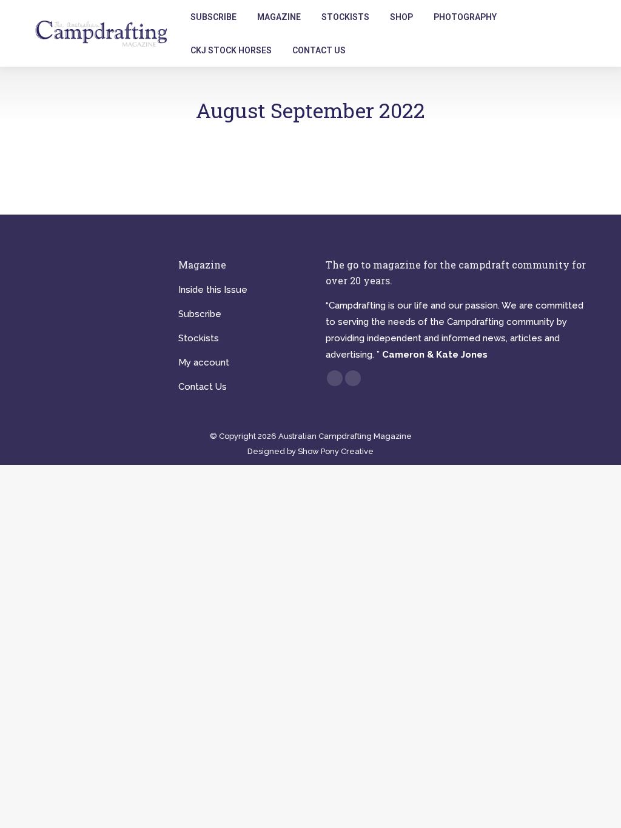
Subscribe (199, 314)
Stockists (198, 338)
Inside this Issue (212, 289)
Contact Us (202, 386)
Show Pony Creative (336, 451)
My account (203, 362)
